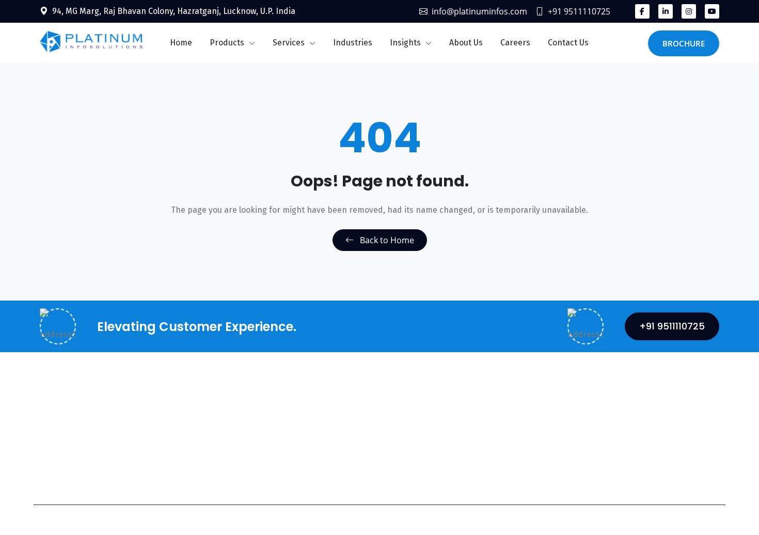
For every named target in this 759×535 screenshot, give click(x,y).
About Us (466, 43)
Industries (352, 43)
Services (290, 43)
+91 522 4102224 (447, 465)
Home (181, 43)
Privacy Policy (588, 520)
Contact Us (568, 43)
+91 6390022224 (649, 451)
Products (228, 43)
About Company (289, 414)
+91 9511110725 (579, 11)
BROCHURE (683, 43)
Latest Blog (280, 456)
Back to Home (386, 240)
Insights (406, 43)
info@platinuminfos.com (479, 11)
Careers (515, 43)
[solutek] (91, 40)
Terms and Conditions (677, 520)
